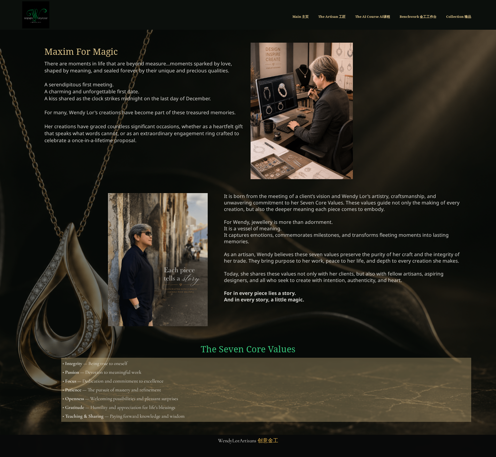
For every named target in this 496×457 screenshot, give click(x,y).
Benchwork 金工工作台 (418, 16)
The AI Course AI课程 (372, 16)
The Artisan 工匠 (332, 16)
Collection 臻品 (458, 16)
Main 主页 (300, 16)
